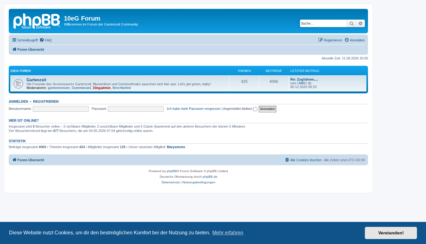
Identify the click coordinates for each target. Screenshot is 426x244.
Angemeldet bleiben (238, 108)
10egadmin (102, 88)
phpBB (172, 171)
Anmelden (18, 101)
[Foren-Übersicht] (37, 20)
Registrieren (46, 101)
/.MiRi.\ (302, 83)
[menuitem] (45, 40)
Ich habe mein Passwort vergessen (193, 108)
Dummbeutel (81, 88)
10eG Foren (20, 71)
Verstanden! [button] (391, 232)
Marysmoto (176, 147)
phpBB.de (210, 176)
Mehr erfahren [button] (227, 232)
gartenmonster (59, 88)
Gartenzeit (36, 79)
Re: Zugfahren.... (304, 79)
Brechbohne (122, 88)
